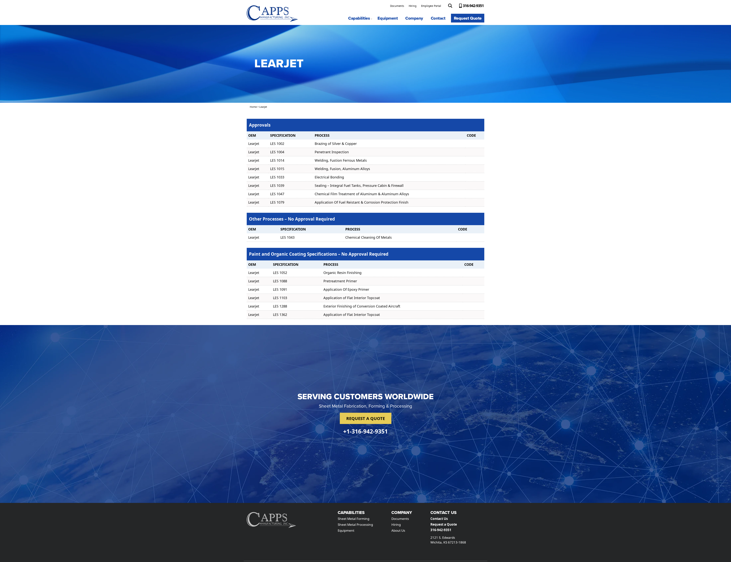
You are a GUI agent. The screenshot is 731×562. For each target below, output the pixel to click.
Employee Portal (431, 6)
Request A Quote (365, 418)
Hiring (413, 6)
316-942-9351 (473, 5)
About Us (398, 530)
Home (253, 106)
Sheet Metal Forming (353, 518)
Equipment (387, 18)
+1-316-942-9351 (365, 431)
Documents (397, 6)
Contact (438, 18)
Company (414, 18)
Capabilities (359, 18)
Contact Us (439, 518)
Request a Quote (443, 524)
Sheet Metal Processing (355, 524)
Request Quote (468, 18)
